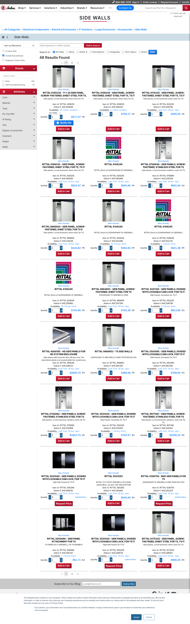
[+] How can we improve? (178, 14)
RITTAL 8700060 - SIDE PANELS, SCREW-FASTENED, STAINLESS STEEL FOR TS (63, 415)
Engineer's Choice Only (15, 60)
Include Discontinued (14, 56)
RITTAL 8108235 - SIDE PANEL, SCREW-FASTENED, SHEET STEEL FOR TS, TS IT (113, 94)
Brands (81, 7)
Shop (21, 7)
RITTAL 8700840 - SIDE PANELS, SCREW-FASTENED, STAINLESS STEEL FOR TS (163, 165)
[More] (110, 8)
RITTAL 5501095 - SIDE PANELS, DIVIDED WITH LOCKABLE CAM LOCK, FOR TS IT (163, 353)
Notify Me (65, 122)
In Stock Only (11, 51)
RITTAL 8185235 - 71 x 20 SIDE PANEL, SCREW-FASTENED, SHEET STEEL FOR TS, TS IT (64, 94)
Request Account (169, 2)
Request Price (64, 503)
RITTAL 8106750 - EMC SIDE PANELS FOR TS (163, 477)
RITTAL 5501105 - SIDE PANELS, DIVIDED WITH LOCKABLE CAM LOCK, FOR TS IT (163, 290)
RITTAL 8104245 (113, 226)
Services (34, 7)
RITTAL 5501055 (113, 476)
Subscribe (128, 583)
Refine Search (93, 45)
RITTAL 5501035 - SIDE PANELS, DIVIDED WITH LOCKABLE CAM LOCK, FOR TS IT (113, 415)
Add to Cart (64, 128)
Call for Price (80, 497)
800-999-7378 (123, 2)
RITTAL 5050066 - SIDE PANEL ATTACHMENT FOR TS (63, 540)
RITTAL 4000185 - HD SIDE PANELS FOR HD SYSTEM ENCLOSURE (63, 353)
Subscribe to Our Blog (67, 583)
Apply (152, 52)
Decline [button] (149, 617)
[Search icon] (186, 8)
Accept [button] (136, 617)
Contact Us (125, 7)
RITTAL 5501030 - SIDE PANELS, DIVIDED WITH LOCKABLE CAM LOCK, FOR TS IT (113, 540)
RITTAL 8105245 (113, 164)
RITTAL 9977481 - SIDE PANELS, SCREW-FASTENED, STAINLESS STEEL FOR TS (163, 415)
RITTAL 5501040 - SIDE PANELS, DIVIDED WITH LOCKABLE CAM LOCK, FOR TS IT (63, 477)
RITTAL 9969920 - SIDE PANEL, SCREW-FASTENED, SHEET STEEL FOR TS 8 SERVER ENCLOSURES (64, 228)
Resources (97, 7)
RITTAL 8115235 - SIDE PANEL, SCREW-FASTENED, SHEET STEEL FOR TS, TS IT (163, 94)
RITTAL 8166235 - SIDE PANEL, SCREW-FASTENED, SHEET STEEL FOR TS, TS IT (63, 165)
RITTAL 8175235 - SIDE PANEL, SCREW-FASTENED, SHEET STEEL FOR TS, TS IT (163, 540)
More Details (63, 89)
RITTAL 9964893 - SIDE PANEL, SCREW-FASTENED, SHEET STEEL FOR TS (114, 290)
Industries (66, 7)
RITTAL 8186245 (163, 226)
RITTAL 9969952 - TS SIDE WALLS (113, 351)
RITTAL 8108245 (64, 289)
